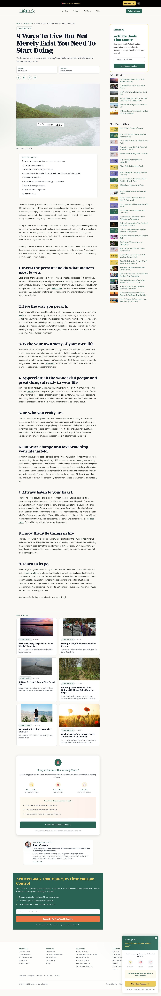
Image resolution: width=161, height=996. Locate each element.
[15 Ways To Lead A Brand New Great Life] (36, 666)
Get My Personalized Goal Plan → (58, 825)
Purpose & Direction (82, 957)
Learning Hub (50, 960)
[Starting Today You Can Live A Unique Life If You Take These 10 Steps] (79, 669)
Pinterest (39, 975)
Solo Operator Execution (84, 966)
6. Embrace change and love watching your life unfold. (43, 181)
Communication (28, 23)
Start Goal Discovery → (140, 984)
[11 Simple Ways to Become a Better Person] (79, 627)
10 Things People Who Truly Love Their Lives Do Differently (78, 735)
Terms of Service (111, 984)
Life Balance (23, 960)
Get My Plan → (129, 3)
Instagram (30, 975)
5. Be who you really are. (31, 177)
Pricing (98, 11)
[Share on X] (29, 77)
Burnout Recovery (82, 951)
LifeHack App (50, 951)
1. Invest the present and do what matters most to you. (43, 161)
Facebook (22, 975)
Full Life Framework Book (54, 954)
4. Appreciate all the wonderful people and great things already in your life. (51, 173)
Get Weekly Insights (129, 66)
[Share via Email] (35, 77)
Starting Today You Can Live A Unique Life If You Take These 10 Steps (77, 690)
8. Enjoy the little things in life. (34, 190)
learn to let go (32, 573)
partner (30, 391)
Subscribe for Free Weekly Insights (57, 919)
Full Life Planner (51, 957)
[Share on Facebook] (18, 77)
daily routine (57, 288)
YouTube (49, 975)
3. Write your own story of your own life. (37, 169)
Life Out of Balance (82, 960)
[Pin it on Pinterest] (24, 77)
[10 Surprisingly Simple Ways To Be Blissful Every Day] (36, 627)
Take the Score (134, 11)
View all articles (38, 862)
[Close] (138, 3)
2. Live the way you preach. (32, 165)
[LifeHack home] (27, 11)
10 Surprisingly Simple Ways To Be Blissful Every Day (36, 644)
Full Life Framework (25, 957)
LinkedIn (56, 975)
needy (21, 315)
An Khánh (29, 148)
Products (76, 11)
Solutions (87, 11)
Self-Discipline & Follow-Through (86, 954)
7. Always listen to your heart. (33, 185)
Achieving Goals (24, 963)
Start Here (64, 11)
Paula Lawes (22, 71)
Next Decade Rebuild (83, 963)
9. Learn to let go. (29, 194)
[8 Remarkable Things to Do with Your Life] (36, 713)
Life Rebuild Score (25, 954)
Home (18, 23)
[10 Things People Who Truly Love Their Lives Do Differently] (79, 715)
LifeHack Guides (24, 951)
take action (50, 363)
